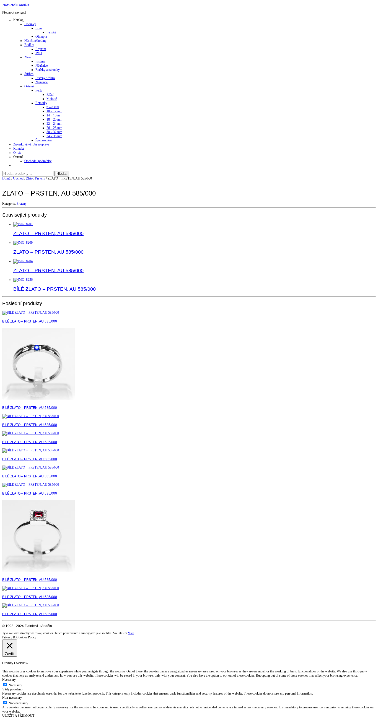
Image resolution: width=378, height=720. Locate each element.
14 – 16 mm (54, 115)
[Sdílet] (360, 6)
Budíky (29, 45)
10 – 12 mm (54, 111)
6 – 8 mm (52, 107)
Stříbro (28, 74)
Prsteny (40, 61)
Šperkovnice (43, 140)
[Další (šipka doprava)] (368, 360)
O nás (17, 153)
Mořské (51, 99)
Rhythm (40, 49)
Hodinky (30, 24)
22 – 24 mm (54, 124)
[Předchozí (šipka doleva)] (9, 360)
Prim (38, 28)
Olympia (41, 36)
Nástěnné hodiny (35, 41)
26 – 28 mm (54, 128)
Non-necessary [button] (12, 698)
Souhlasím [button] (120, 633)
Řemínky (41, 103)
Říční (49, 95)
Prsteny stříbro (45, 78)
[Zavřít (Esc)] (372, 6)
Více (131, 633)
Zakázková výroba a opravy (31, 144)
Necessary (15, 685)
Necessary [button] (9, 680)
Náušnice (41, 65)
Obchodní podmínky (37, 161)
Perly (38, 90)
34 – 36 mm (54, 136)
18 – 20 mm (54, 119)
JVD (38, 53)
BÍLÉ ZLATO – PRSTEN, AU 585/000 (29, 321)
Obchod (18, 178)
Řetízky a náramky (47, 70)
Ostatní (29, 86)
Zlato (27, 57)
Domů (6, 178)
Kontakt (18, 148)
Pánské (51, 32)
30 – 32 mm (54, 132)
